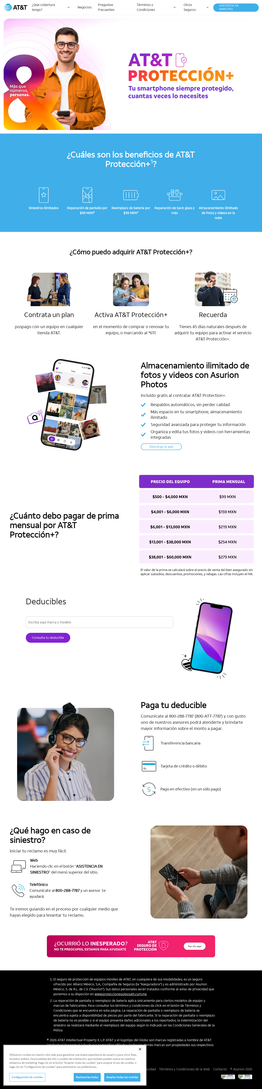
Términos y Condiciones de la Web (184, 1069)
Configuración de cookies (27, 1077)
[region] (75, 1065)
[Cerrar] (140, 1049)
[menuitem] (51, 7)
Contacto (220, 1069)
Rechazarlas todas (87, 1077)
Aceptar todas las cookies (122, 1077)
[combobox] (99, 623)
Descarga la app (161, 446)
